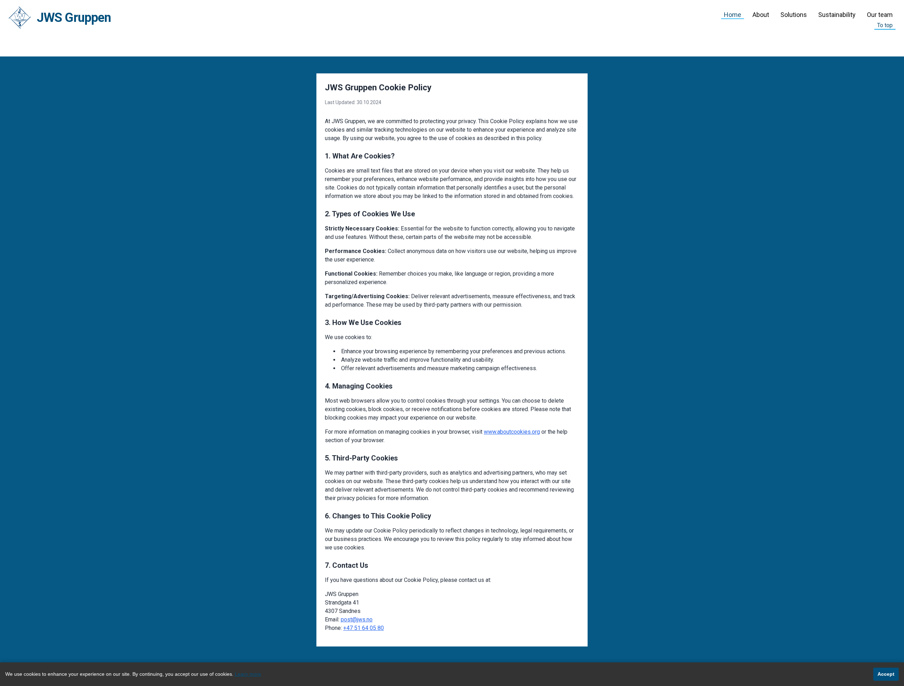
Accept (886, 674)
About (761, 14)
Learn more (248, 674)
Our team (880, 14)
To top (885, 25)
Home (732, 14)
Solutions (793, 14)
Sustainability (837, 14)
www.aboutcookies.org (512, 431)
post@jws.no (357, 619)
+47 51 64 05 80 (363, 628)
